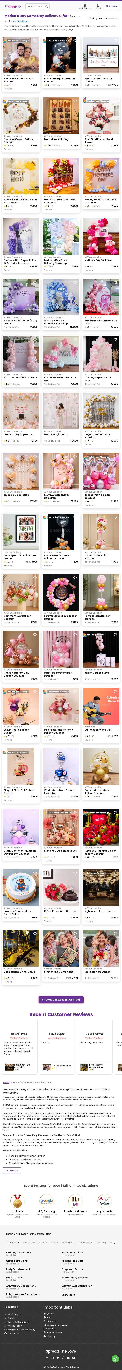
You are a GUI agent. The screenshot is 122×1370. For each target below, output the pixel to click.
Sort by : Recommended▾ (103, 18)
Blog (49, 1317)
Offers (50, 1313)
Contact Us (13, 1333)
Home (6, 1082)
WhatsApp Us (14, 1314)
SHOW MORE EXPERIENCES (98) (61, 999)
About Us (51, 1321)
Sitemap (51, 1336)
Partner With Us (55, 1332)
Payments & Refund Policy (21, 1329)
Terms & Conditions (18, 1321)
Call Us (11, 1318)
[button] (37, 6)
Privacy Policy (15, 1325)
